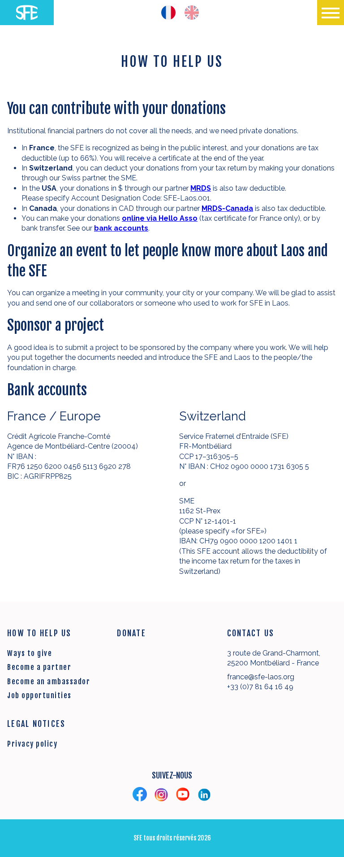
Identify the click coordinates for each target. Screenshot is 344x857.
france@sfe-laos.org (260, 677)
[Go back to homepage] (27, 12)
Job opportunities (39, 695)
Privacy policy (32, 743)
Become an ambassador (48, 681)
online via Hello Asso (160, 218)
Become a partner (39, 667)
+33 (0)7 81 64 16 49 (260, 686)
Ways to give (29, 653)
